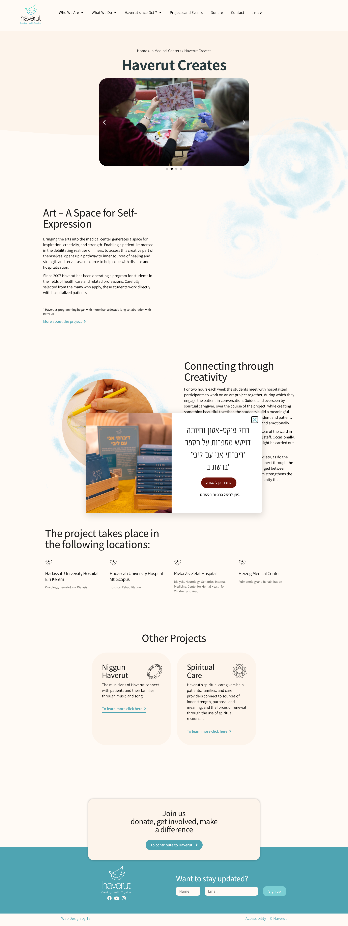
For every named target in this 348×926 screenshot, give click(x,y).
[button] (255, 420)
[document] (174, 463)
